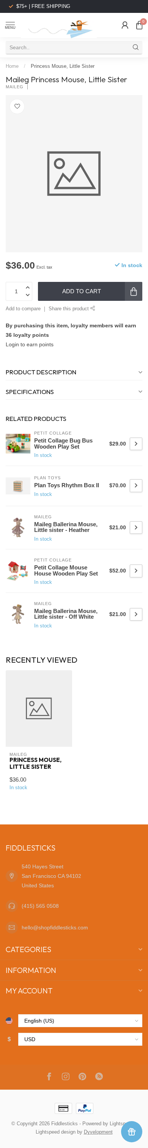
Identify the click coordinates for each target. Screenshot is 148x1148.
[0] (139, 25)
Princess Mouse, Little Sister (62, 66)
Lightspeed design (56, 1132)
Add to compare (23, 308)
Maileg (15, 87)
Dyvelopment (98, 1132)
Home (12, 66)
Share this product (69, 308)
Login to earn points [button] (30, 344)
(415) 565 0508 (40, 906)
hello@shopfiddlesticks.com (55, 927)
